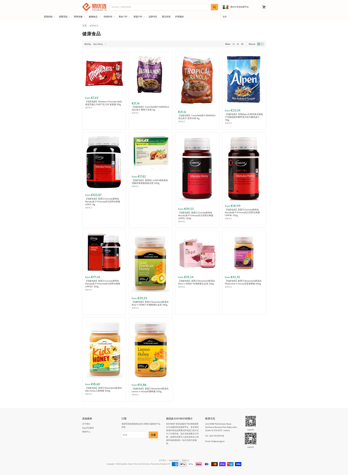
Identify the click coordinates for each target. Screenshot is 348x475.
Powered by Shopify (158, 464)
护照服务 (179, 16)
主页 (84, 25)
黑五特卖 (166, 16)
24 (233, 44)
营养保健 (78, 16)
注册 (153, 434)
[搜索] (214, 7)
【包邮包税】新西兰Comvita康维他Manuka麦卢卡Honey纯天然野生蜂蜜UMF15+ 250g (195, 215)
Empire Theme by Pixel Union (139, 464)
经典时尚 (108, 16)
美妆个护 (123, 16)
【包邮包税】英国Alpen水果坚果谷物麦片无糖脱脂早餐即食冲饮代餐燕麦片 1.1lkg (244, 117)
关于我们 (86, 424)
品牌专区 (153, 16)
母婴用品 (63, 16)
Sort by (87, 44)
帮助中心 (86, 432)
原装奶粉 (48, 16)
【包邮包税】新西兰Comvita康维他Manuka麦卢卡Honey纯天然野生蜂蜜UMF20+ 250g (102, 284)
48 (242, 44)
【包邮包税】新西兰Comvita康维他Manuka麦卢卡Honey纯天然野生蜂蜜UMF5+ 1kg (102, 201)
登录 (225, 16)
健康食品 (93, 16)
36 (238, 44)
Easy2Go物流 (88, 428)
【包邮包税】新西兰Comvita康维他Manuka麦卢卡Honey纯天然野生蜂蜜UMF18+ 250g (242, 212)
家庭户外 (138, 16)
